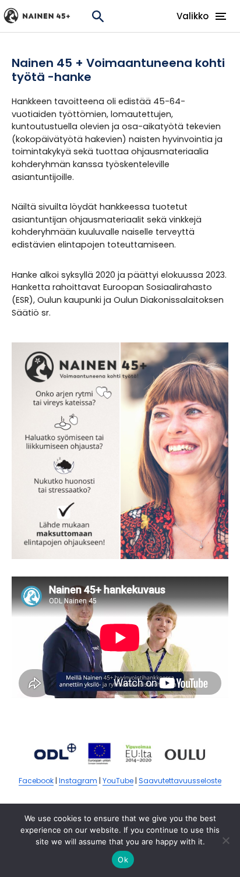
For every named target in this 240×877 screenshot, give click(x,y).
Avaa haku (98, 16)
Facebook (36, 781)
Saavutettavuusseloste (180, 781)
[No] (225, 840)
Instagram (78, 781)
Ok (123, 859)
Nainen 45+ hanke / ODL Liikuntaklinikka (41, 16)
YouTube (118, 781)
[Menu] (221, 12)
